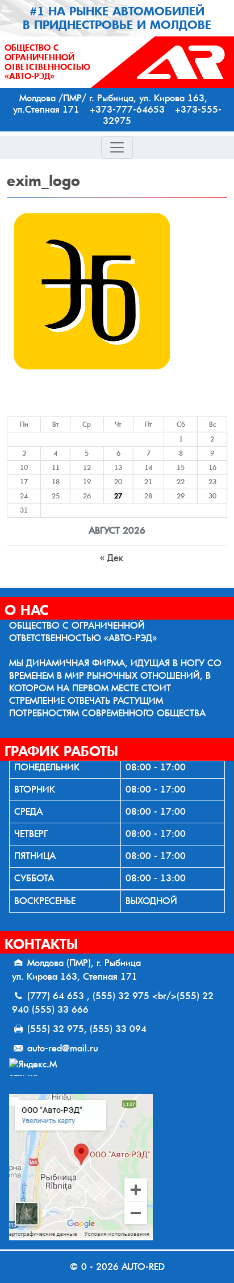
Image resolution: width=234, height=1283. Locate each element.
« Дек (111, 558)
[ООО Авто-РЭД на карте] (117, 1167)
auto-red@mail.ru (62, 1048)
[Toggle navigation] (117, 147)
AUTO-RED (143, 1267)
